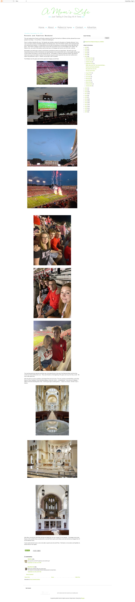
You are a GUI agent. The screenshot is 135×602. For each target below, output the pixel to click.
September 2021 (89, 63)
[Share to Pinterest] (40, 551)
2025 (86, 49)
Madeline (30, 559)
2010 (86, 106)
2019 (86, 90)
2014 (86, 99)
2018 (86, 91)
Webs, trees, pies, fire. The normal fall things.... (95, 65)
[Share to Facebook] (38, 551)
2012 (86, 102)
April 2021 (88, 80)
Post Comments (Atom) (35, 579)
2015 (86, 97)
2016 (86, 95)
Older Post (77, 577)
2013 (86, 100)
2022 (86, 54)
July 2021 (88, 74)
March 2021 (88, 82)
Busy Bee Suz (31, 566)
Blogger (82, 598)
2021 (86, 56)
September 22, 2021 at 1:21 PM (34, 562)
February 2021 (89, 83)
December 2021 (89, 58)
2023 (86, 52)
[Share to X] (37, 551)
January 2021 (89, 85)
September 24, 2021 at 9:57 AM (34, 571)
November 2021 (89, 59)
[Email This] (34, 551)
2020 (86, 88)
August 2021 (89, 73)
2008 (86, 110)
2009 (86, 108)
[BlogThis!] (35, 551)
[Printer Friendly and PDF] (27, 551)
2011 (86, 104)
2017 (86, 93)
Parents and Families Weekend (92, 67)
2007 (86, 111)
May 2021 (88, 78)
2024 (86, 51)
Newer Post (27, 577)
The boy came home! (90, 70)
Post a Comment (29, 574)
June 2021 (88, 76)
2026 (86, 47)
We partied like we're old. (91, 68)
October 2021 (89, 61)
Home (52, 577)
